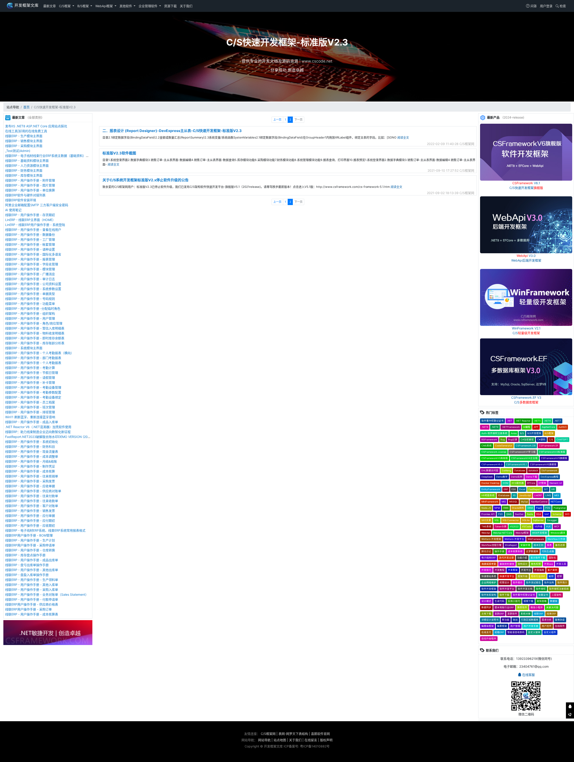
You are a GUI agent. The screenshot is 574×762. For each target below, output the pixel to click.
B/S (522, 433)
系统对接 (526, 613)
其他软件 (126, 6)
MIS (504, 501)
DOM (505, 483)
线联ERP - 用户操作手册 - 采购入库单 (31, 589)
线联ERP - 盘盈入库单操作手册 (27, 575)
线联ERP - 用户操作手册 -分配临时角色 (32, 308)
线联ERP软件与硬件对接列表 (25, 195)
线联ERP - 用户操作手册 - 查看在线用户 (33, 230)
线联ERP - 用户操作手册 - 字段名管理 (31, 264)
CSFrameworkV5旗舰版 (554, 458)
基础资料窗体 (507, 564)
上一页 (277, 119)
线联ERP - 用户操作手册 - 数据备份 (30, 234)
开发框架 (513, 570)
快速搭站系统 (488, 576)
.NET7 (557, 420)
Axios (514, 433)
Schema (556, 514)
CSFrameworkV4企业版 (524, 458)
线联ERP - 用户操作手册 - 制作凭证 (30, 466)
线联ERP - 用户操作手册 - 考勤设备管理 (33, 387)
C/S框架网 (268, 734)
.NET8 (484, 427)
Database (519, 470)
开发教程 (499, 570)
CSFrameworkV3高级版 (494, 458)
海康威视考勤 (488, 564)
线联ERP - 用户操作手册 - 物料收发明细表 (34, 333)
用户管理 (515, 626)
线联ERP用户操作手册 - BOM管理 (29, 535)
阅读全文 (403, 137)
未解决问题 (552, 607)
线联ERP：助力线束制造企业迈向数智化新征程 (38, 432)
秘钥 (551, 576)
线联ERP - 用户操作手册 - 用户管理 (30, 318)
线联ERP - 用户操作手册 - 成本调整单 (31, 456)
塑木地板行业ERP (504, 607)
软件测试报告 (533, 582)
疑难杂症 (560, 619)
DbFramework (549, 470)
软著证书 (543, 594)
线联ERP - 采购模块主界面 (23, 146)
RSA (538, 514)
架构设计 (523, 564)
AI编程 (526, 427)
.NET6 (547, 420)
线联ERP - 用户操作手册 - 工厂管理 (30, 239)
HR (553, 489)
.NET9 (494, 427)
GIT (546, 489)
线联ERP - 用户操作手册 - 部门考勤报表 (33, 358)
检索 (562, 6)
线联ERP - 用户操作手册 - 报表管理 (30, 259)
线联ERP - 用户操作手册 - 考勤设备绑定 (33, 397)
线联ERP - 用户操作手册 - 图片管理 (30, 185)
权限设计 (504, 582)
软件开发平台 (507, 588)
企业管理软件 (148, 6)
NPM (497, 508)
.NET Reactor (523, 420)
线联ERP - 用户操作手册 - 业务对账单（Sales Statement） (46, 594)
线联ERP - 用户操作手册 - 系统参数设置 (33, 289)
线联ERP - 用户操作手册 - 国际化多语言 (33, 254)
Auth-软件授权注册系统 (494, 433)
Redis (530, 514)
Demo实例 (516, 476)
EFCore (531, 483)
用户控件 (547, 626)
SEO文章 (486, 520)
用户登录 (546, 6)
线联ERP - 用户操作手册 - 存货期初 (30, 215)
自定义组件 (550, 632)
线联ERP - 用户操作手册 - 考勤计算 (30, 368)
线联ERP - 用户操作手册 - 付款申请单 (31, 599)
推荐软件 (522, 607)
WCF (556, 526)
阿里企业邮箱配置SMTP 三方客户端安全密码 (36, 205)
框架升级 (523, 576)
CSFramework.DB (526, 445)
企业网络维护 (488, 582)
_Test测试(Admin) (17, 151)
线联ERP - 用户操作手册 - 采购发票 (30, 481)
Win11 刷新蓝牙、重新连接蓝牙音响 (30, 417)
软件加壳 (549, 582)
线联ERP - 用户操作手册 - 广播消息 (30, 274)
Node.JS (486, 508)
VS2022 (514, 526)
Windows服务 (557, 532)
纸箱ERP (499, 632)
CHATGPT (562, 439)
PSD (500, 514)
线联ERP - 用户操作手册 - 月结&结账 (31, 461)
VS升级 (539, 526)
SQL (496, 520)
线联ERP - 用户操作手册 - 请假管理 (30, 377)
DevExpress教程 (550, 476)
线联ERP (538, 613)
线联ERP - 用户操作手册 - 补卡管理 (30, 382)
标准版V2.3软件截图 (119, 153)
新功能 (505, 619)
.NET (509, 420)
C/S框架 (65, 6)
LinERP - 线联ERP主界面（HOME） (30, 220)
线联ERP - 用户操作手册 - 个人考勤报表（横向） (39, 353)
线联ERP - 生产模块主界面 (23, 136)
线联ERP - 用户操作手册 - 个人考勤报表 (33, 363)
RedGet (519, 514)
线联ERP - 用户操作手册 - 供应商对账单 (33, 491)
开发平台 (526, 570)
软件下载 (504, 594)
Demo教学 (502, 476)
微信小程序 (537, 607)
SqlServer (538, 520)
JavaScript (525, 495)
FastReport (534, 489)
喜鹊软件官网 (320, 734)
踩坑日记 (486, 551)
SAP (546, 514)
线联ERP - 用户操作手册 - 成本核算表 (31, 614)
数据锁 (553, 601)
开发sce (548, 564)
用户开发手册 (531, 626)
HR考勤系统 (488, 495)
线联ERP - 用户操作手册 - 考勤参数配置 (33, 392)
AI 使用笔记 (13, 210)
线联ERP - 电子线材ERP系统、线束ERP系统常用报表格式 (45, 530)
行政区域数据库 (529, 619)
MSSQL (513, 501)
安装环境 (525, 545)
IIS (514, 495)
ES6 (513, 489)
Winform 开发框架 (491, 539)
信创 (515, 619)
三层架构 (556, 594)
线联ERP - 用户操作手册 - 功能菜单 (30, 303)
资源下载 (170, 6)
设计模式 (486, 601)
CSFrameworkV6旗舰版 (543, 464)
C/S (551, 439)
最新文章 (49, 6)
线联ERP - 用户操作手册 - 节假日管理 (31, 373)
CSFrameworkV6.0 (492, 464)
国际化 (552, 557)
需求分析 (547, 619)
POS (547, 508)
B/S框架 (83, 6)
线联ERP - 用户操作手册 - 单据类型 (30, 294)
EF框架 (542, 483)
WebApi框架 (104, 6)
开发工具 (561, 564)
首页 (26, 107)
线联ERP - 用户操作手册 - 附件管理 (30, 180)
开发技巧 (486, 570)
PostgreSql (559, 508)
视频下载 (528, 601)
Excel (522, 489)
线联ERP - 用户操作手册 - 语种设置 (30, 249)
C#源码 (541, 439)
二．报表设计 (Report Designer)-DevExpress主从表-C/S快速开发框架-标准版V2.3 (172, 130)
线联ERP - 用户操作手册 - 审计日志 (30, 279)
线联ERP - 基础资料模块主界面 (27, 160)
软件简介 (562, 582)
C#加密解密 (527, 439)
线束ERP (551, 613)
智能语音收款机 (516, 632)
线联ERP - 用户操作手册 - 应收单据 (30, 486)
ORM (530, 508)
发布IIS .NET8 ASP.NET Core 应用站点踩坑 (36, 126)
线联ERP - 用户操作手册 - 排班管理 (30, 412)
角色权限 (536, 564)
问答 (533, 6)
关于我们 (186, 6)
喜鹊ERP (499, 613)
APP (536, 427)
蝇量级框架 (487, 626)
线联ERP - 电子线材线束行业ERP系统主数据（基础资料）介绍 (48, 156)
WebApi (485, 532)
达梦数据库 (532, 551)
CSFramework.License (493, 451)
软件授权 (541, 588)
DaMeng (506, 470)
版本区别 (539, 545)
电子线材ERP (488, 557)
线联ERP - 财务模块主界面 (23, 170)
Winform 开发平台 (514, 539)
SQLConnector (510, 520)
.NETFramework (511, 427)
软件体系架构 (488, 594)
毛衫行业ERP (538, 576)
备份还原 (560, 545)
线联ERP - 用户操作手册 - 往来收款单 (31, 501)
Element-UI (556, 483)
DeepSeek (487, 476)
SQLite (526, 520)
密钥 (559, 576)
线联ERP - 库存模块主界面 (23, 175)
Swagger (552, 520)
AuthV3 (563, 427)
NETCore (556, 501)
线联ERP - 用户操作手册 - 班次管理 (30, 407)
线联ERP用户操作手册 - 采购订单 (28, 609)
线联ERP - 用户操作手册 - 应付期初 (30, 520)
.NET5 (537, 420)
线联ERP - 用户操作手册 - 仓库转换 (30, 550)
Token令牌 (501, 526)
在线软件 (560, 626)
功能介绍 (522, 557)
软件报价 (518, 582)
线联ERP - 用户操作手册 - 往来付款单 (31, 496)
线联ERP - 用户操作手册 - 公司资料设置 (33, 284)
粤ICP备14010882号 (315, 746)
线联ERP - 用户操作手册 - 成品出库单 (31, 560)
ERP (506, 489)
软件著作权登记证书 (492, 420)
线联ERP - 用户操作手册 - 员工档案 (30, 402)
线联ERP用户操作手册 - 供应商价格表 (31, 604)
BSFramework (489, 439)
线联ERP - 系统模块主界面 (23, 348)
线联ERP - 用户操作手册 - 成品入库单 (31, 422)
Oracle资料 (518, 508)
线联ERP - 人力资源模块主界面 (27, 165)
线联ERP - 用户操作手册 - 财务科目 (30, 446)
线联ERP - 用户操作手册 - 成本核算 (30, 471)
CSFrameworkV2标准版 (552, 451)
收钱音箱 (542, 601)
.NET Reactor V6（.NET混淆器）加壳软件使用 (38, 427)
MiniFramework (489, 501)
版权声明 (326, 740)
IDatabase (503, 495)
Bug (502, 439)
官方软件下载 (538, 557)
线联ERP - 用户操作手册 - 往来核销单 (31, 476)
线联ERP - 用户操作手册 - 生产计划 (30, 540)
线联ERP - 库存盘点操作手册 (25, 555)
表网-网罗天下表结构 (293, 734)
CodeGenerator (503, 445)
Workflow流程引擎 (491, 545)
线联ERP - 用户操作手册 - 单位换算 (30, 190)
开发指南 (539, 570)
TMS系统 (486, 526)
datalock (533, 470)
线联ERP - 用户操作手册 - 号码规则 (30, 299)
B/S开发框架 (534, 433)
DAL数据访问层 (489, 470)
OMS (506, 508)
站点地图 (280, 740)
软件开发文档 (525, 588)
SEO (567, 514)
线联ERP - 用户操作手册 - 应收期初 (30, 525)
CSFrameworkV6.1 (516, 464)
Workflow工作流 (556, 539)
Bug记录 (512, 439)
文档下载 (486, 613)
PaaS (539, 508)
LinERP (538, 495)
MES (556, 495)
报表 (549, 545)
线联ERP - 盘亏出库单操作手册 (27, 565)
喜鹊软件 (512, 613)
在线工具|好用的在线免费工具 (26, 131)
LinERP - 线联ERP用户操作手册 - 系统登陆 (35, 225)
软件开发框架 (488, 588)
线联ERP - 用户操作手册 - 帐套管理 (30, 244)
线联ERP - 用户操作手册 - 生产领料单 (31, 580)
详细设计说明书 (490, 619)
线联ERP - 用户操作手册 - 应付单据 (30, 515)
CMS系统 (486, 445)
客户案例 (552, 570)
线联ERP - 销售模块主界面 (23, 141)
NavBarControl (539, 501)
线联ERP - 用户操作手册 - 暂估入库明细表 (34, 328)
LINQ (548, 495)
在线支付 (486, 632)
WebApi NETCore (502, 532)
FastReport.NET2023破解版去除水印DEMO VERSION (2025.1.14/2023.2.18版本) (63, 437)
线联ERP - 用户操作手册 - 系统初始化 (31, 442)
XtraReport (511, 545)
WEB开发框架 (539, 532)
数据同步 (486, 607)
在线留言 (310, 740)
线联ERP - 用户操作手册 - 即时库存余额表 (34, 338)
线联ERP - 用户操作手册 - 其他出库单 (31, 570)
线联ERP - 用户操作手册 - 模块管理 (30, 269)
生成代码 (499, 601)
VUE (548, 526)
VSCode (526, 526)
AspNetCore (548, 427)
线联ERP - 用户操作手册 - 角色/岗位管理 (33, 323)
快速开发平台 (507, 576)
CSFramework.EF (548, 445)
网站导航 (264, 740)
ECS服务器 (518, 483)
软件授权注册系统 (559, 588)
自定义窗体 (534, 632)
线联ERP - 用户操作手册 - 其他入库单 (31, 585)
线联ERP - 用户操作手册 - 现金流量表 (31, 451)
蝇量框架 (502, 626)
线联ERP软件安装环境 (20, 200)
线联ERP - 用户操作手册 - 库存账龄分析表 (34, 343)
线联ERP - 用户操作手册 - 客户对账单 (31, 506)
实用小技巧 (514, 601)
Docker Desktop (490, 483)
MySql (524, 501)
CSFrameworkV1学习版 (523, 451)
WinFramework (536, 539)
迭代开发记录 (506, 557)
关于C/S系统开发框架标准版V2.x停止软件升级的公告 (145, 180)
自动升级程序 (488, 638)
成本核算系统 (515, 551)
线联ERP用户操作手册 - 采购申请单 (30, 545)
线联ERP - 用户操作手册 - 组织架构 (30, 313)
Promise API (488, 514)
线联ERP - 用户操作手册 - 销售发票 (30, 511)
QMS (509, 514)
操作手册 (499, 551)
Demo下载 (531, 476)
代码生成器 (548, 551)
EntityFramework (490, 489)
